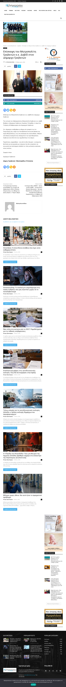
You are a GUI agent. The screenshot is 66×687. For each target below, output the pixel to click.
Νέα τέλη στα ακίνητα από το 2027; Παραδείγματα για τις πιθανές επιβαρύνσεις (22, 330)
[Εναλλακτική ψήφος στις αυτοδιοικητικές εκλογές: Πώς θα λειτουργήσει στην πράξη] (22, 359)
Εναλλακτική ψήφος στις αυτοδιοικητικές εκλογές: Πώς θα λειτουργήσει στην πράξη (19, 372)
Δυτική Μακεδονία (11, 45)
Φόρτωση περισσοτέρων (53, 162)
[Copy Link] (11, 110)
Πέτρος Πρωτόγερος (8, 252)
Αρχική (4, 45)
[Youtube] (62, 1)
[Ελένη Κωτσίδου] (4, 62)
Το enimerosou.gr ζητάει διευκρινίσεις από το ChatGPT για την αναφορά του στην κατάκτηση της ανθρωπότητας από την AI (36, 648)
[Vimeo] (60, 1)
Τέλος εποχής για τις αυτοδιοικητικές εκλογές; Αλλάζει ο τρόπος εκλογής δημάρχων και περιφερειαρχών (21, 412)
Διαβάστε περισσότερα (10, 262)
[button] (61, 18)
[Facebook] (53, 1)
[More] (14, 110)
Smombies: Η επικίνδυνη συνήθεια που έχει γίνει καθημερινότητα (15, 640)
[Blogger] (45, 670)
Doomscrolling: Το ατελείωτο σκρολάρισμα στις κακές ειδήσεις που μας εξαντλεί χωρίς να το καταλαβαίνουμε (21, 290)
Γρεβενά (19, 45)
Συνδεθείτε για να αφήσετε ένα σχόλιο (13, 221)
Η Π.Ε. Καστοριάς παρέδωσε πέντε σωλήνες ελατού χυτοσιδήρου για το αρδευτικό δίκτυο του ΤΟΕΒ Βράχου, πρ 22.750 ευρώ (56, 141)
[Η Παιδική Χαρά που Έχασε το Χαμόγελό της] (26, 657)
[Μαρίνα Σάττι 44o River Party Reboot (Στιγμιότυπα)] (26, 640)
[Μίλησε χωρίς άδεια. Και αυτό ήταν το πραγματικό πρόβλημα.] (22, 483)
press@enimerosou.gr (29, 675)
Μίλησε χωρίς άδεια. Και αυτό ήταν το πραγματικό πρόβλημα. (15, 657)
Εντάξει (33, 684)
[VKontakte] (60, 670)
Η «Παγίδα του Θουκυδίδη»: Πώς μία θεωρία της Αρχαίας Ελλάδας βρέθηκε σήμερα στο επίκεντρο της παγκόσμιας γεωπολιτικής (22, 456)
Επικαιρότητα (6, 326)
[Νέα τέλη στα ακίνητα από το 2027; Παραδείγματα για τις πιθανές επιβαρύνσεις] (22, 317)
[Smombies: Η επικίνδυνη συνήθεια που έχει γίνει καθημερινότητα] (22, 236)
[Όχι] (64, 683)
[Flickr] (53, 670)
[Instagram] (55, 1)
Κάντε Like (38, 100)
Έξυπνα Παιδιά (7, 245)
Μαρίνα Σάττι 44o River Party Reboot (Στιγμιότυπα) (35, 640)
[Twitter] (57, 1)
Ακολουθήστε (37, 103)
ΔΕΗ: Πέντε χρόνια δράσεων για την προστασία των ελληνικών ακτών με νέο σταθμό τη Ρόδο (56, 118)
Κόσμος (5, 450)
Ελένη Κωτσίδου (10, 62)
